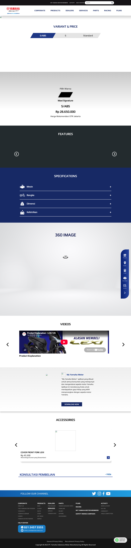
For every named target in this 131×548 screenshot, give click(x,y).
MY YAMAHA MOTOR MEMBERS (59, 2)
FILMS (78, 503)
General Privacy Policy (55, 541)
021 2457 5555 (33, 527)
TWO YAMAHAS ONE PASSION (26, 508)
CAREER (20, 516)
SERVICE (50, 511)
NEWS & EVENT (105, 506)
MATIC (39, 511)
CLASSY (39, 508)
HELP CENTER (80, 2)
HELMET (61, 511)
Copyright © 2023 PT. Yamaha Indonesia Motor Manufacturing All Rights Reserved (66, 545)
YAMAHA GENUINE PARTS (66, 506)
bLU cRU (103, 508)
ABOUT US (21, 506)
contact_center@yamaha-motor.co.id (33, 530)
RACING (78, 507)
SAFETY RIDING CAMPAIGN (85, 514)
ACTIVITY (72, 2)
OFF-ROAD (40, 516)
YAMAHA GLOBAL (23, 513)
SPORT (39, 513)
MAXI (38, 506)
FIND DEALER (51, 506)
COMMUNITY (104, 511)
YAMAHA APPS (52, 513)
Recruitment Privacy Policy (74, 541)
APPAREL (61, 513)
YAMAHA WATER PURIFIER (25, 518)
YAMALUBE (62, 508)
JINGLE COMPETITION (107, 513)
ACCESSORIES (62, 516)
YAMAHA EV (21, 511)
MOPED (39, 518)
